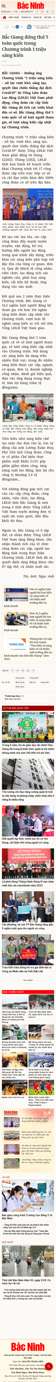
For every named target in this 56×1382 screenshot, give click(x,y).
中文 (16, 12)
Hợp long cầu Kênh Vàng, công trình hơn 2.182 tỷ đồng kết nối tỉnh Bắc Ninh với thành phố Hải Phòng (14, 1017)
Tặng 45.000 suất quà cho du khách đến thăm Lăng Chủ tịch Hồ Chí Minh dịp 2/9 (26, 1226)
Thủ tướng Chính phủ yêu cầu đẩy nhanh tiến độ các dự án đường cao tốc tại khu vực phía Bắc (27, 1291)
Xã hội (47, 17)
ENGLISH (6, 12)
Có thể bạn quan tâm (15, 708)
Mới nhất (14, 17)
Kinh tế (38, 17)
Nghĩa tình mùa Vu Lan (13, 1097)
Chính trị (26, 17)
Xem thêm (28, 980)
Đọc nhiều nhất (13, 992)
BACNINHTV (27, 12)
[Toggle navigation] (4, 6)
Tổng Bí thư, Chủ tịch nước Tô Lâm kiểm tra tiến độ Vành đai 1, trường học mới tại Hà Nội (27, 1297)
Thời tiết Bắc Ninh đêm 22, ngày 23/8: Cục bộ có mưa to (41, 1014)
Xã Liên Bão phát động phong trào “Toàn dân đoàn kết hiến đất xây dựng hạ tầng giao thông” (26, 1232)
